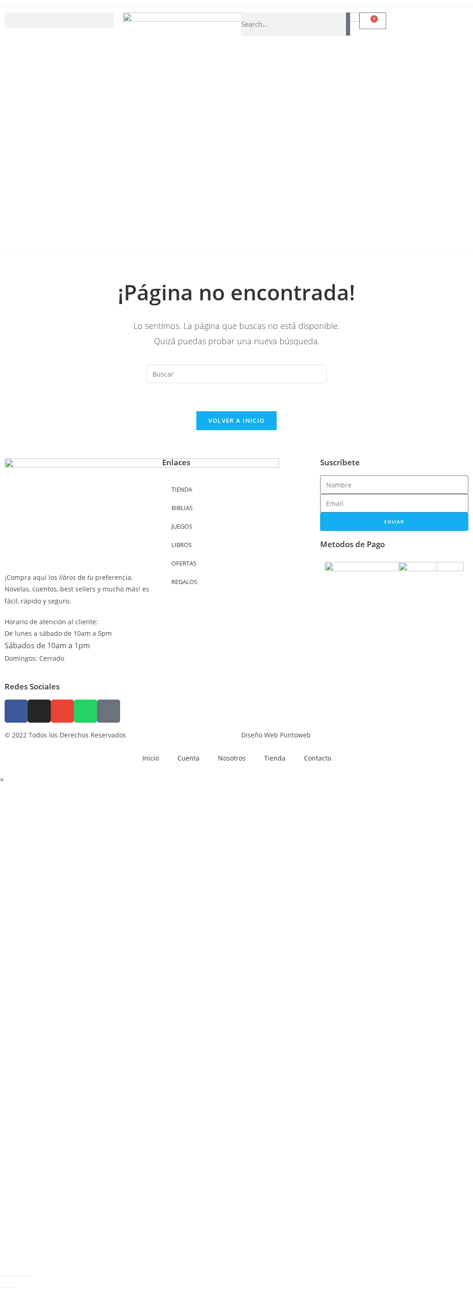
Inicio (150, 758)
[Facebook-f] (16, 711)
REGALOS (184, 582)
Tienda (274, 758)
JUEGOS (181, 526)
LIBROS (181, 545)
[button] (59, 20)
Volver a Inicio (236, 420)
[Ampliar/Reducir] (3, 1276)
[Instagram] (39, 711)
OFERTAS (183, 563)
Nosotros (232, 758)
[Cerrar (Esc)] (28, 1276)
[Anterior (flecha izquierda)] (3, 1287)
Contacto (317, 758)
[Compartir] (20, 1276)
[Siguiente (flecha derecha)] (11, 1287)
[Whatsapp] (85, 711)
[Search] (348, 24)
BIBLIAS (182, 508)
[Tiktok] (108, 711)
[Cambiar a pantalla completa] (11, 1276)
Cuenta (188, 758)
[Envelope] (62, 711)
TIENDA (181, 489)
